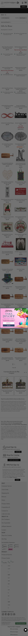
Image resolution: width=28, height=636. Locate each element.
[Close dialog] (27, 308)
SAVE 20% (8, 325)
